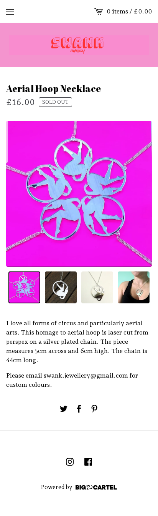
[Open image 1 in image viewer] (79, 194)
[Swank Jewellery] (79, 45)
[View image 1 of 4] (24, 287)
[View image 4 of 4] (134, 287)
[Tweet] (63, 409)
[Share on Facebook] (79, 409)
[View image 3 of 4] (97, 287)
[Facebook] (88, 461)
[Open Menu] (10, 11)
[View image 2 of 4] (61, 287)
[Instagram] (69, 461)
